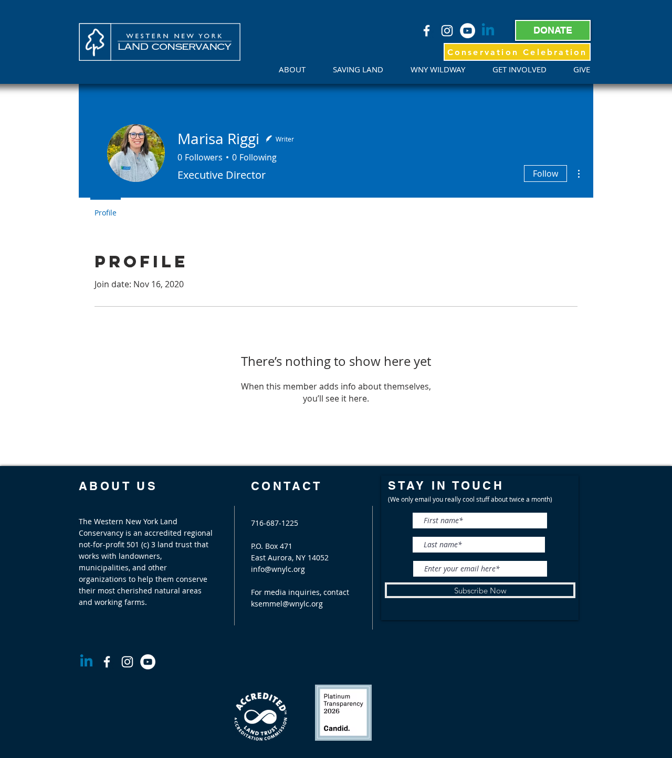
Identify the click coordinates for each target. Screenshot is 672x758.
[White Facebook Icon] (426, 30)
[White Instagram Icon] (447, 30)
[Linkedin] (488, 30)
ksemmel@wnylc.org (287, 604)
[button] (298, 69)
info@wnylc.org (278, 569)
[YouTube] (467, 30)
